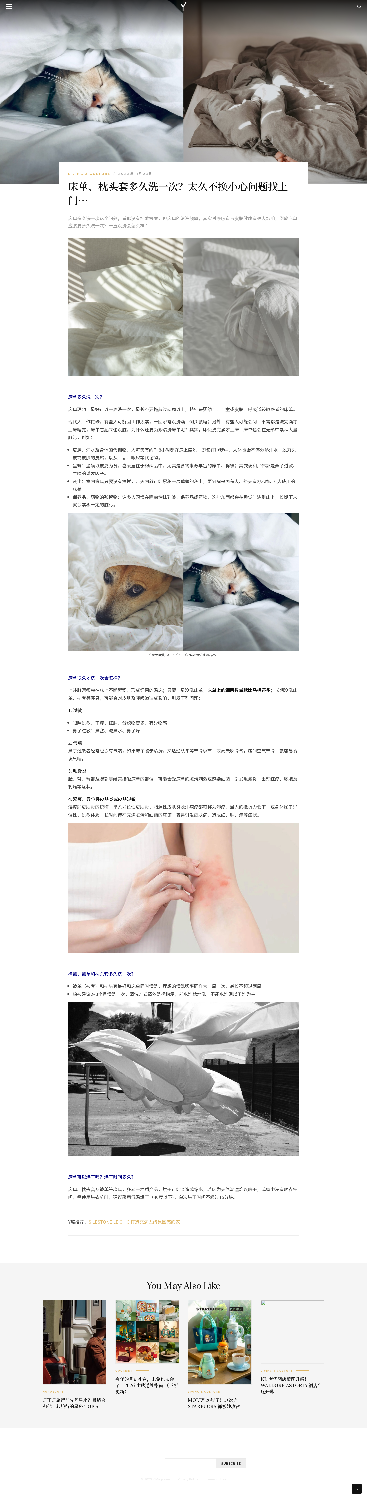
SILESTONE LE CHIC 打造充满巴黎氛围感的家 (134, 1221)
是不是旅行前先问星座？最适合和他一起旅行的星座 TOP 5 (74, 1403)
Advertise (208, 1447)
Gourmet (124, 1370)
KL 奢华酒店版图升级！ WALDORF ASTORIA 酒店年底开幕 (291, 1385)
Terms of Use (216, 1479)
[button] (9, 6)
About (155, 1447)
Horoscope (53, 1391)
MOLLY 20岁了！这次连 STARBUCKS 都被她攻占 (214, 1403)
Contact (179, 1447)
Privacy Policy (188, 1479)
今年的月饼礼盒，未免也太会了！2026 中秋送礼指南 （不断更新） (146, 1385)
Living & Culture (89, 174)
